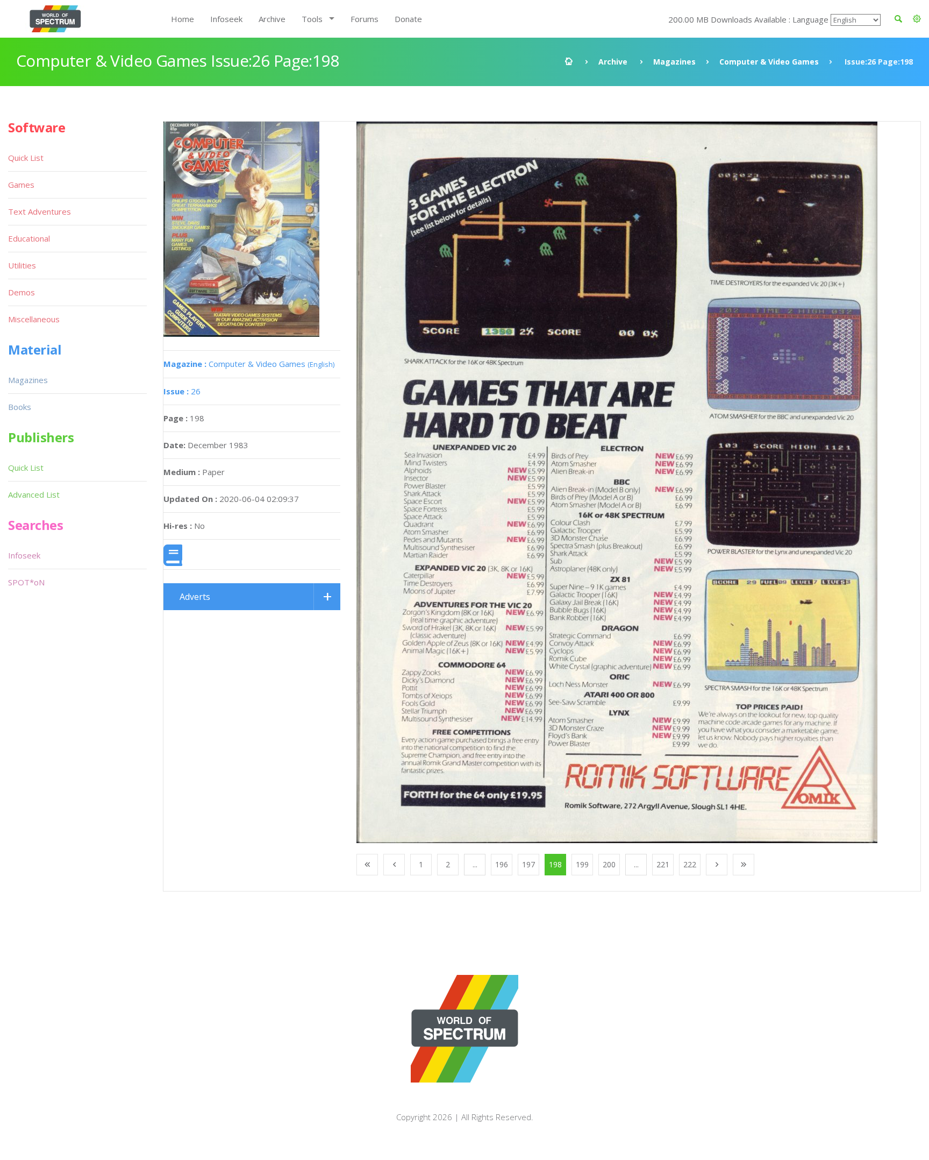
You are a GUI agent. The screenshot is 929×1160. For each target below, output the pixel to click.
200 (609, 864)
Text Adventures (39, 211)
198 (555, 864)
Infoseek (226, 18)
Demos (21, 292)
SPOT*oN (26, 582)
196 (501, 864)
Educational (29, 238)
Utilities (22, 265)
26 (182, 391)
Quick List (26, 157)
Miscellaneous (34, 319)
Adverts (195, 597)
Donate (408, 18)
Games (21, 184)
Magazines (674, 61)
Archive (272, 18)
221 (662, 864)
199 (582, 864)
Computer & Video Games (769, 61)
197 (528, 864)
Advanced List (34, 494)
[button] (917, 18)
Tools (312, 18)
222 (689, 864)
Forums (364, 18)
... (475, 864)
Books (19, 406)
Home (182, 18)
